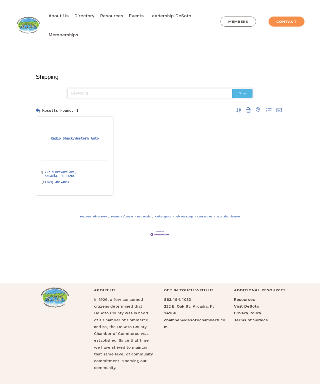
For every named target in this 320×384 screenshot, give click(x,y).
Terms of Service (251, 320)
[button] (38, 110)
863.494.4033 (177, 299)
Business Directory (93, 216)
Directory (84, 15)
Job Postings (184, 216)
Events (136, 15)
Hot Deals (144, 216)
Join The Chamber (228, 216)
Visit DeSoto (246, 306)
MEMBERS (238, 22)
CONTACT (286, 22)
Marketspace (163, 216)
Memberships (63, 34)
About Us (58, 15)
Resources (111, 15)
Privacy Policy (247, 313)
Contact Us (204, 216)
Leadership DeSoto (170, 15)
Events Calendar (122, 216)
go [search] (244, 93)
